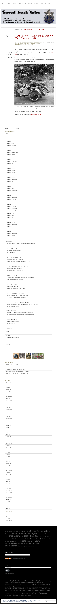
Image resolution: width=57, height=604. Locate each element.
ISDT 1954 (42, 587)
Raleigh (38, 592)
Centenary (48, 581)
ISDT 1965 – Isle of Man (11, 211)
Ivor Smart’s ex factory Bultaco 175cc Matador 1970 (16, 297)
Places (14, 541)
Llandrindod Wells (25, 590)
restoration (28, 541)
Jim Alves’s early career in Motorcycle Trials (15, 270)
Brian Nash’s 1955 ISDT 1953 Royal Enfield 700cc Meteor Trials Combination (21, 243)
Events (14, 3)
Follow (7, 570)
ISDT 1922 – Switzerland (11, 147)
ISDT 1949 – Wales (10, 183)
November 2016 (9, 409)
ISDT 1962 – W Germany (11, 206)
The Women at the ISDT (11, 252)
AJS (9, 581)
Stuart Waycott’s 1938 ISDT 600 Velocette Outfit (15, 268)
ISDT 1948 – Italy (10, 181)
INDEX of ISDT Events (10, 138)
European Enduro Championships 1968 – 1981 (15, 245)
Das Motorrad (20, 582)
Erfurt (33, 582)
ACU (6, 581)
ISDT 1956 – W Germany (11, 195)
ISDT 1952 (31, 587)
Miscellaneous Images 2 (11, 326)
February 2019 (8, 389)
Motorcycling (35, 538)
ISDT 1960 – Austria (10, 202)
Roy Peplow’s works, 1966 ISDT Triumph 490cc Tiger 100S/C (18, 291)
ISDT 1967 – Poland (10, 215)
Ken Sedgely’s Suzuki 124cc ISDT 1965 (14, 290)
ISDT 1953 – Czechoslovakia (12, 190)
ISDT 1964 (19, 588)
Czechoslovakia (30, 42)
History (9, 3)
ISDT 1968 (29, 588)
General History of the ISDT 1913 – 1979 (13, 135)
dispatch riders (26, 582)
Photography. (24, 592)
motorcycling (20, 592)
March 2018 (8, 398)
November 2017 (9, 400)
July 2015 (8, 429)
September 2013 (9, 474)
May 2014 (8, 456)
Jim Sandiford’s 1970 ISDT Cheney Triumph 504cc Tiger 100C (18, 299)
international (27, 584)
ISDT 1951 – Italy (10, 186)
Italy (45, 536)
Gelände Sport (40, 42)
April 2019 (8, 387)
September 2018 (9, 396)
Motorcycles (15, 592)
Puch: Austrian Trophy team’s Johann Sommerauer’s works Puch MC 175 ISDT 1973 (22, 304)
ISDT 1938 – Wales (10, 175)
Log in (7, 516)
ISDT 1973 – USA (10, 226)
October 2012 (8, 494)
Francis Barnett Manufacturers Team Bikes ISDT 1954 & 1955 (18, 281)
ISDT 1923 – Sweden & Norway (12, 148)
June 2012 (8, 503)
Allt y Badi (13, 581)
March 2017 (8, 402)
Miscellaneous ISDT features (11, 310)
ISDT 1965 (24, 588)
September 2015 (9, 425)
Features (30, 3)
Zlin (11, 57)
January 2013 (8, 488)
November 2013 (9, 470)
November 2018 (9, 393)
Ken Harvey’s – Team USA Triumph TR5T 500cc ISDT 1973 (17, 302)
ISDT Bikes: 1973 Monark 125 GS (12, 364)
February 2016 (8, 414)
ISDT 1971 (34, 588)
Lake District (15, 590)
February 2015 (8, 436)
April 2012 (8, 508)
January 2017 (8, 407)
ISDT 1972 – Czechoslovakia (12, 224)
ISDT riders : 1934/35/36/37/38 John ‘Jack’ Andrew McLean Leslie (19, 246)
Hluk (6, 54)
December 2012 (9, 490)
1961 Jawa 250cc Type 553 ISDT (13, 286)
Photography (30, 44)
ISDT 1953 (9, 54)
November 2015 (9, 420)
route (45, 592)
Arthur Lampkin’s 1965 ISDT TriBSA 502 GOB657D (16, 288)
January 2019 (8, 391)
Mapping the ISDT (10, 317)
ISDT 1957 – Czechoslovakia (12, 197)
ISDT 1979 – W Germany (11, 237)
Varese (9, 595)
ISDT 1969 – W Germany (11, 219)
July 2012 (8, 501)
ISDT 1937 (45, 585)
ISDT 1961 (13, 588)
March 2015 (8, 434)
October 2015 (8, 423)
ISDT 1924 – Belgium (10, 150)
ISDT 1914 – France (10, 141)
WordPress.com (9, 522)
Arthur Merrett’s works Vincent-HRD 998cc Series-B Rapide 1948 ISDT (20, 272)
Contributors (8, 342)
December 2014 (9, 441)
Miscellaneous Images (11, 325)
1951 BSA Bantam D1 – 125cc (12, 275)
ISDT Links (8, 339)
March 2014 (8, 461)
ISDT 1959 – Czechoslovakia (12, 201)
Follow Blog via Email (10, 563)
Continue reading (19, 118)
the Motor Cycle (34, 593)
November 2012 (9, 492)
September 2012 (9, 497)
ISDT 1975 (44, 588)
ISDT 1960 (7, 588)
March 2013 (8, 483)
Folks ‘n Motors (22, 3)
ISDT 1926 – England (11, 154)
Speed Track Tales (10, 347)
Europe (35, 42)
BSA (33, 581)
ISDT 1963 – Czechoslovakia (12, 208)
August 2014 (8, 450)
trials (39, 593)
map (39, 590)
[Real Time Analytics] (8, 558)
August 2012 (8, 499)
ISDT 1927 (39, 584)
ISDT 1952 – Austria (10, 188)
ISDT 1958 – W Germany (11, 199)
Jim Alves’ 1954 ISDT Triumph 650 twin (14, 282)
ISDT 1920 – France (10, 143)
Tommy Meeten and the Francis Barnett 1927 (15, 259)
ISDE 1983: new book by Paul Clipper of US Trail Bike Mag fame (17, 373)
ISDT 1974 (39, 588)
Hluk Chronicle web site (36, 114)
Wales (32, 546)
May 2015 (8, 432)
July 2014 (8, 452)
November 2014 (9, 443)
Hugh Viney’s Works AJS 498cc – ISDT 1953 (15, 279)
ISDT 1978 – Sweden (11, 235)
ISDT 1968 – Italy (10, 217)
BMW (25, 581)
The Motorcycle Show (11, 323)
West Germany (21, 595)
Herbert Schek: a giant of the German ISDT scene (16, 255)
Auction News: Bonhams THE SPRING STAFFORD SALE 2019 (17, 371)
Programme (34, 592)
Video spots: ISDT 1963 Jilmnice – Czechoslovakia (15, 369)
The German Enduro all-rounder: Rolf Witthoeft (15, 254)
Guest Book (8, 344)
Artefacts (36, 3)
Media (12, 538)
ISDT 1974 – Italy (10, 228)
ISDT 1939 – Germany (11, 177)
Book (10, 531)
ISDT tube (43, 3)
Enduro (21, 531)
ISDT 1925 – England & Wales (12, 152)
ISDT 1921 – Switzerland (11, 145)
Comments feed (9, 520)
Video (29, 546)
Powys (29, 592)
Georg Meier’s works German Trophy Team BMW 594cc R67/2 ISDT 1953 (20, 277)
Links (49, 3)
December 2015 (9, 418)
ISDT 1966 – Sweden (11, 213)
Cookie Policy (29, 601)
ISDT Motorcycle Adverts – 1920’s (13, 321)
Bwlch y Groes (38, 581)
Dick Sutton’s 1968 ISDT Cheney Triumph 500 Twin (16, 293)
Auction (18, 581)
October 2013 (8, 472)
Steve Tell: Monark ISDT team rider (13, 306)
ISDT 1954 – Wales (10, 192)
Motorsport (46, 539)
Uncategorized (24, 546)
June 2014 (8, 454)
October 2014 (8, 445)
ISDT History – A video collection (13, 337)
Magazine (49, 536)
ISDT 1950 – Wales (10, 184)
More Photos (7, 359)
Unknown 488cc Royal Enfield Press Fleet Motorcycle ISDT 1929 (18, 261)
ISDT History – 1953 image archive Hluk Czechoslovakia (34, 37)
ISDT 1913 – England (11, 139)
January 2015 (8, 438)
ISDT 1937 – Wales (10, 174)
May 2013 (8, 479)
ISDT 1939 (12, 587)
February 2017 (8, 405)
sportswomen (18, 593)
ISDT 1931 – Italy (10, 163)
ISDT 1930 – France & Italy (12, 161)
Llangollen (35, 590)
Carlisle (44, 581)
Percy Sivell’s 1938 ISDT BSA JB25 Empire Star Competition (17, 266)
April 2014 (8, 459)
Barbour (22, 581)
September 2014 (9, 447)
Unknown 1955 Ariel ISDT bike (12, 284)
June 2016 (8, 411)
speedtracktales (22, 42)
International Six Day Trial (20, 43)
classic (6, 582)
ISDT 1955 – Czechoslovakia (12, 193)
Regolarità (21, 541)
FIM (38, 582)
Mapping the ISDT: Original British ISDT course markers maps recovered (20, 312)
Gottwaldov (21, 584)
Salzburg (11, 593)
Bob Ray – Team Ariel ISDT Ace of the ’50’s (14, 250)
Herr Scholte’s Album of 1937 (12, 248)
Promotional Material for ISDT (12, 319)
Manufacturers (8, 538)
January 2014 (8, 465)
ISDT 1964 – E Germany (11, 210)
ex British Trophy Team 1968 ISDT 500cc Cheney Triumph (17, 295)
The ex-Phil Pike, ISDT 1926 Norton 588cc (14, 257)
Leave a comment (50, 42)
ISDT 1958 (47, 587)
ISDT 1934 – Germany (11, 168)
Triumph (43, 593)
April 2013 (8, 481)
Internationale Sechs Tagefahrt (32, 43)
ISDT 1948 (19, 587)
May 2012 (8, 506)
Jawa (11, 590)
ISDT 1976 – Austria (10, 231)
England (28, 531)
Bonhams (29, 581)
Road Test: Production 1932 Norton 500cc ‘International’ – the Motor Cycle (20, 263)
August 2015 (8, 427)
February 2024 (8, 382)
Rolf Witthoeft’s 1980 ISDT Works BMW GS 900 (15, 308)
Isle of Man (42, 536)
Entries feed (8, 518)
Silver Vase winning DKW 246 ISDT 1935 (14, 264)
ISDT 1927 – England (11, 156)
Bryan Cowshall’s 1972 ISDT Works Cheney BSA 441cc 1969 (18, 300)
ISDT (37, 536)
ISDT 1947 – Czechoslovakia (12, 179)
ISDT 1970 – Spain (10, 220)
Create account (9, 513)
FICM (36, 582)
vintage (13, 595)
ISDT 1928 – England (11, 157)
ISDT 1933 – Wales (10, 166)
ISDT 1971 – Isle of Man (11, 222)
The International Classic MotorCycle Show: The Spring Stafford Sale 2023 (20, 314)
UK (20, 546)
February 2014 (8, 463)
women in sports (28, 595)
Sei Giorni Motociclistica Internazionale (22, 542)
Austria (7, 531)
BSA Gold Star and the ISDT (12, 273)
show (15, 593)
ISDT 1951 (25, 587)
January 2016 (8, 416)
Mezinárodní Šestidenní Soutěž (21, 44)
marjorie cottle (44, 590)
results (42, 592)
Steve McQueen (26, 593)
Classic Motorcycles (12, 582)
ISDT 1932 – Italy (10, 165)
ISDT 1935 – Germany (11, 170)
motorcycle (10, 592)
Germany (7, 533)
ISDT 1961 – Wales (10, 204)
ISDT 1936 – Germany (11, 172)
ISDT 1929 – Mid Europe (11, 159)
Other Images (9, 328)
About (3, 3)
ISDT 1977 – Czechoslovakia (12, 233)
